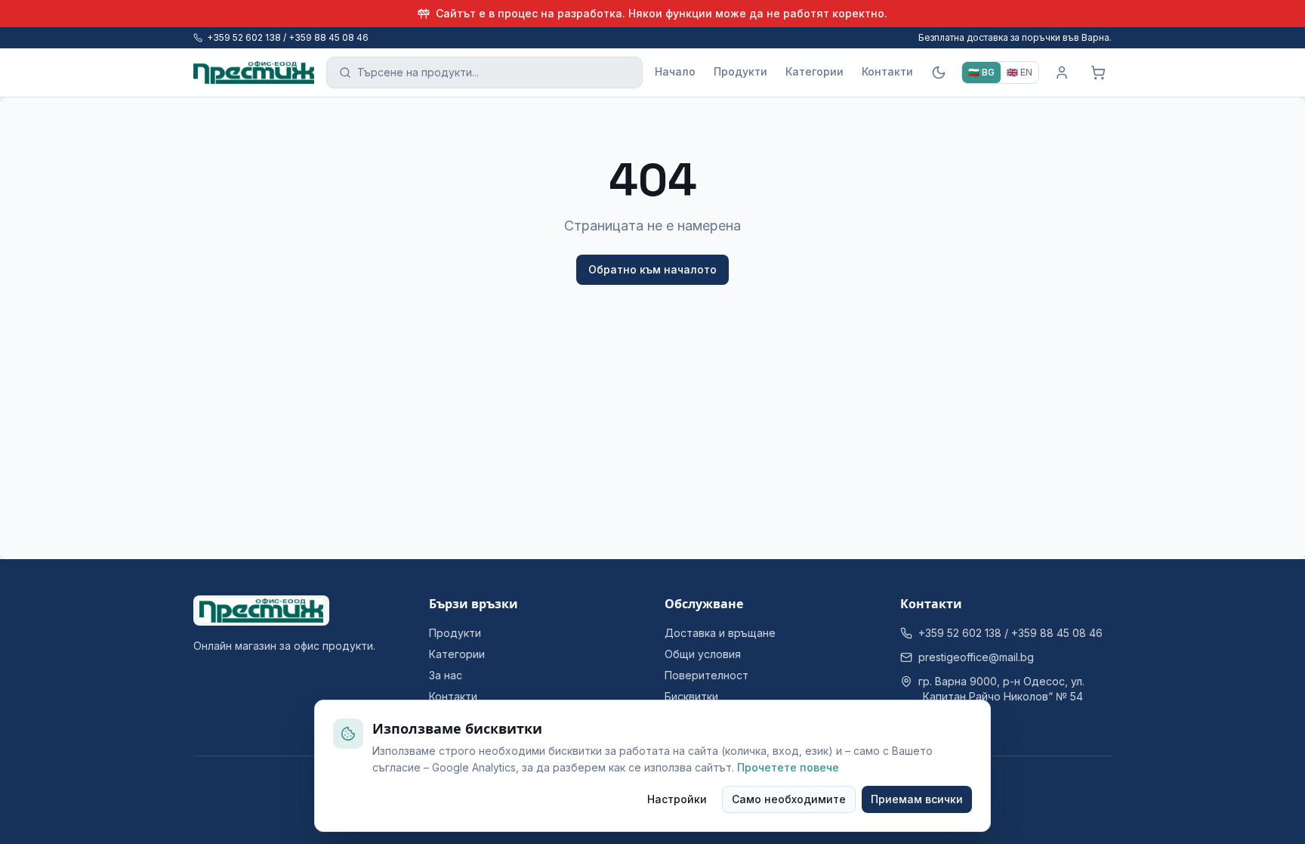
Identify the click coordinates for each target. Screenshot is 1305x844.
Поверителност (706, 675)
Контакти (887, 71)
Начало (675, 71)
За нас (445, 675)
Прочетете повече (788, 767)
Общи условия (703, 654)
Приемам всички (917, 799)
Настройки (677, 799)
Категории (814, 71)
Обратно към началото (652, 269)
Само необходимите (789, 799)
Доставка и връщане (720, 632)
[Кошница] (1098, 72)
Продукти (740, 71)
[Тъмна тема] (938, 72)
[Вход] (1061, 72)
